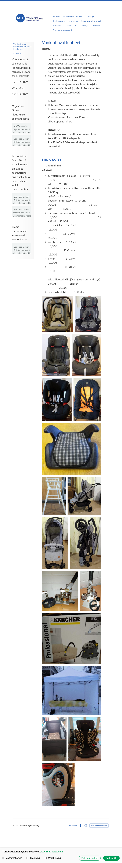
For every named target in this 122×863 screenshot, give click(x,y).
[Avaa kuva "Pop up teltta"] (71, 690)
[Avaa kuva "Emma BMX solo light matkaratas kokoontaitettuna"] (85, 543)
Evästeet (73, 826)
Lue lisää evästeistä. (52, 851)
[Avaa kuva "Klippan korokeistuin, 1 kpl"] (71, 449)
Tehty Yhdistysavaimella (99, 825)
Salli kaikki (111, 858)
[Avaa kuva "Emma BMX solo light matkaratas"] (55, 543)
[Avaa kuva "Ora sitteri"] (87, 399)
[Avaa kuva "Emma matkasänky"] (54, 739)
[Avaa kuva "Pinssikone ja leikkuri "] (90, 591)
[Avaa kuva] (71, 638)
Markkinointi (54, 858)
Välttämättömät (14, 858)
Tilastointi (35, 858)
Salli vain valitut (89, 858)
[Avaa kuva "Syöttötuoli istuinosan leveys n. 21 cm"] (54, 496)
